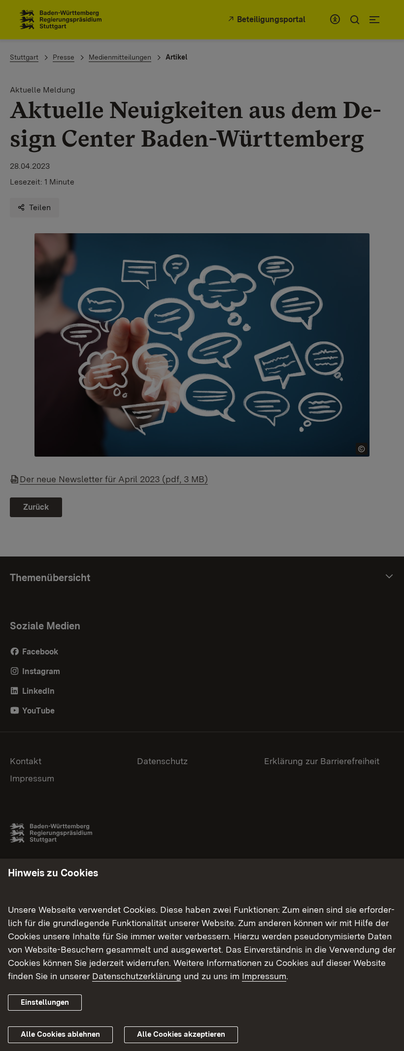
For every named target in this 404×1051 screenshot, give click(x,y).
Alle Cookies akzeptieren (181, 1034)
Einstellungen (45, 1002)
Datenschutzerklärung (136, 976)
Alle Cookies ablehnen (60, 1034)
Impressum (264, 976)
